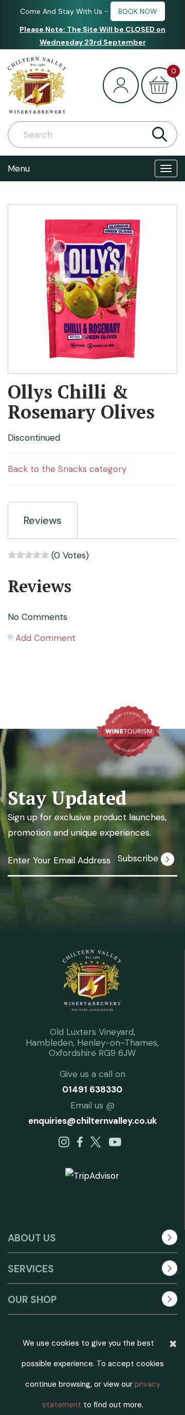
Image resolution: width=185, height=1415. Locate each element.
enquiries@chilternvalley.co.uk (92, 1120)
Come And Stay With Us (61, 11)
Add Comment (45, 638)
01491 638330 (92, 1089)
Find (159, 134)
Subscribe (139, 858)
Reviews (43, 520)
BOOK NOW (137, 11)
